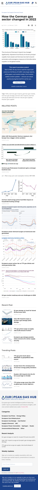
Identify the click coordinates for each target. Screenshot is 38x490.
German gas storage (8, 95)
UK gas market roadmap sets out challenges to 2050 (19, 295)
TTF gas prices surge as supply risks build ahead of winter (24, 329)
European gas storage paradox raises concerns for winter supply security (24, 338)
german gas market (29, 94)
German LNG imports (21, 95)
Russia (21, 12)
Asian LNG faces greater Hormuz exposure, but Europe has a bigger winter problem (17, 137)
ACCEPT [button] (17, 486)
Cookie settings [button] (8, 486)
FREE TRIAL (19, 82)
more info (24, 407)
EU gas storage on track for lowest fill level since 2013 (25, 311)
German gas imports (15, 94)
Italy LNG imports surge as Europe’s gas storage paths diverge (22, 320)
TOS (14, 472)
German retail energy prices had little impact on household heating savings (17, 200)
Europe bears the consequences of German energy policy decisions (25, 366)
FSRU (7, 94)
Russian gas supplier (8, 99)
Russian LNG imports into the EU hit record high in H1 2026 (24, 375)
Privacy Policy (20, 472)
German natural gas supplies (23, 97)
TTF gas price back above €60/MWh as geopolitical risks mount (23, 357)
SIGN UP (5, 469)
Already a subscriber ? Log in (19, 86)
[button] (28, 25)
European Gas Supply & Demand (10, 12)
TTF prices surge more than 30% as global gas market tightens (24, 383)
